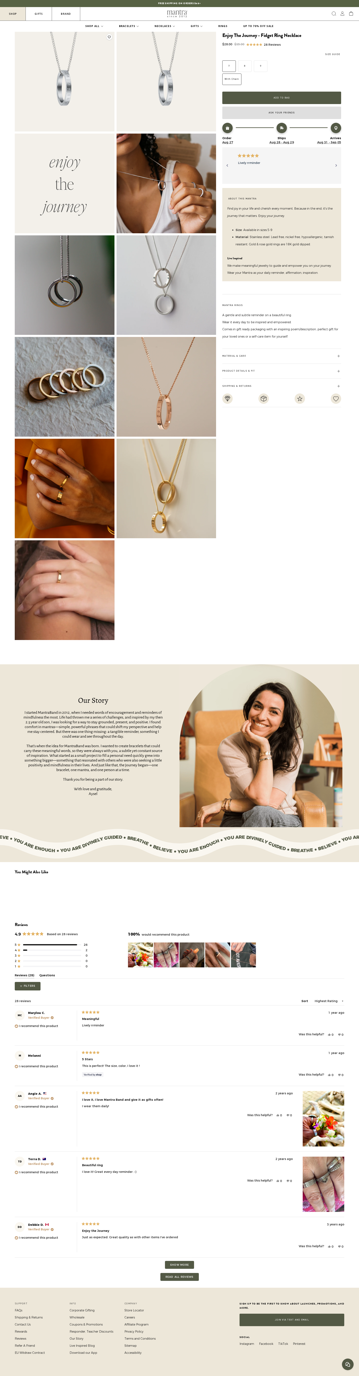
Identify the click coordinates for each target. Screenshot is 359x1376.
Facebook (266, 1344)
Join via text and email (292, 1319)
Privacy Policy (133, 1331)
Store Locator (134, 1310)
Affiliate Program (136, 1324)
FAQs (18, 1310)
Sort (305, 1001)
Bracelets (127, 26)
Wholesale (77, 1317)
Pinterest (299, 1344)
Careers (129, 1317)
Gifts (39, 14)
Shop (13, 14)
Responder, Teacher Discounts (91, 1331)
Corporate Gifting (82, 1310)
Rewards (21, 1331)
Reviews (20, 1338)
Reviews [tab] (24, 976)
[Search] (333, 13)
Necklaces (163, 26)
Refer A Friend (25, 1346)
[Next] (336, 166)
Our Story (76, 1338)
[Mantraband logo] (177, 14)
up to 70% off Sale (258, 26)
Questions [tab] (47, 976)
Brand (66, 14)
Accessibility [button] (132, 1353)
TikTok (283, 1344)
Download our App (83, 1353)
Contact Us (23, 1324)
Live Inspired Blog (82, 1346)
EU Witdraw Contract (30, 1353)
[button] (263, 44)
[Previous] (227, 166)
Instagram (247, 1344)
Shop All (92, 26)
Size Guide (332, 54)
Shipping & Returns (29, 1317)
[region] (192, 954)
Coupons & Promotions (86, 1324)
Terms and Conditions (140, 1338)
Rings (222, 26)
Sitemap (130, 1346)
